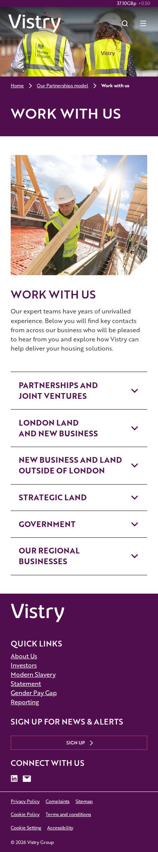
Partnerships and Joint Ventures (58, 391)
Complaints (57, 801)
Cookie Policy (25, 814)
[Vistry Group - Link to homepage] (34, 23)
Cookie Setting (26, 827)
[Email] (26, 778)
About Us (24, 655)
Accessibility (60, 827)
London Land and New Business (58, 428)
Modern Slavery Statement (33, 679)
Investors (24, 665)
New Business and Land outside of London (70, 465)
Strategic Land (53, 497)
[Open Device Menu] (143, 23)
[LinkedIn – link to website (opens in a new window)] (14, 779)
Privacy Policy (25, 801)
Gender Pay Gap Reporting (34, 697)
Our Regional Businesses (49, 556)
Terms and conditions (68, 814)
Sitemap (84, 801)
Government (47, 524)
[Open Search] (125, 23)
